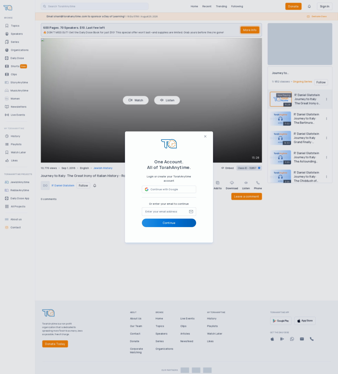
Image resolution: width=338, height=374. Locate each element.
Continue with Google (164, 189)
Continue (169, 223)
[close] (205, 136)
